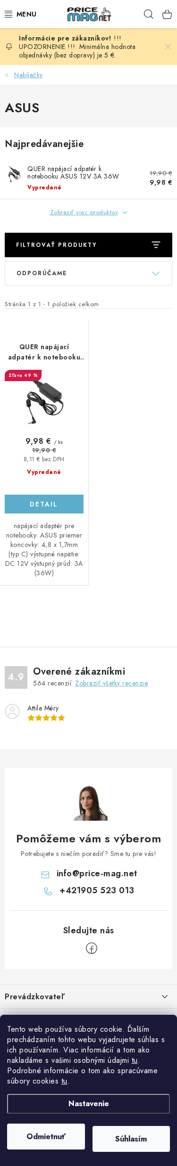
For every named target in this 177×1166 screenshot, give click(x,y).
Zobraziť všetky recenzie (111, 683)
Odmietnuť (46, 1136)
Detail (44, 504)
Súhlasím (131, 1138)
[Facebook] (91, 948)
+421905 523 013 (97, 890)
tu (135, 1060)
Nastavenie (88, 1103)
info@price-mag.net (97, 873)
